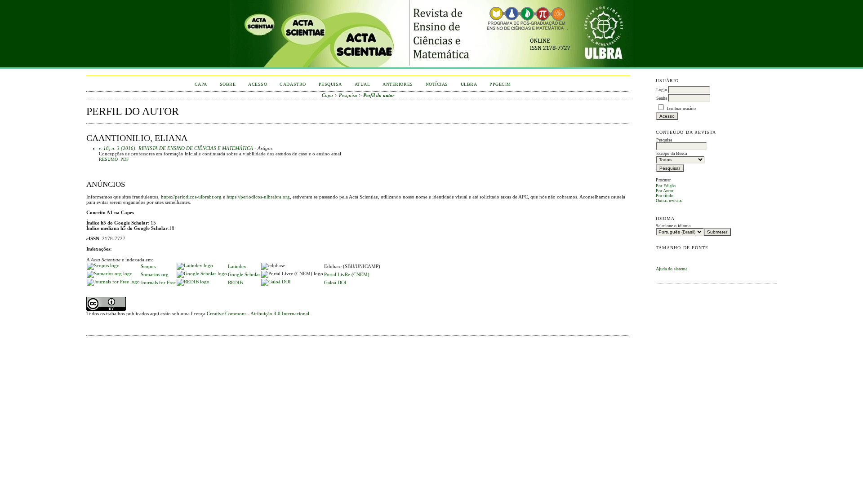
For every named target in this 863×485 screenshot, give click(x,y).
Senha (661, 98)
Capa (201, 84)
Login (661, 89)
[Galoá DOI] (276, 281)
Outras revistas (669, 200)
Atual (362, 84)
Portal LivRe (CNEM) (346, 274)
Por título (664, 195)
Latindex (237, 266)
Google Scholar (244, 274)
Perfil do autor (378, 95)
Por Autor (664, 190)
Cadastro (293, 84)
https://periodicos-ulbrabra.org (258, 196)
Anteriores (398, 84)
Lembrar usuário (681, 108)
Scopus (148, 266)
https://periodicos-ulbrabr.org (191, 196)
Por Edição (666, 185)
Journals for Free (158, 282)
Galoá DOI (335, 282)
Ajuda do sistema (671, 268)
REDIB (235, 282)
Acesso (257, 84)
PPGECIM (500, 84)
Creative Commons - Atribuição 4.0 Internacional (258, 313)
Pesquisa (330, 84)
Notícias (437, 84)
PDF (124, 159)
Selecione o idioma (673, 225)
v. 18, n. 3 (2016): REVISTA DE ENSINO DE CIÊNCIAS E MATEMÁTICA (176, 148)
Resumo (108, 159)
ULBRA (469, 84)
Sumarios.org (155, 274)
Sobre (228, 84)
